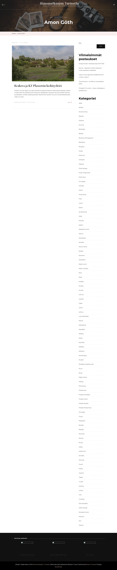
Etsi (80, 43)
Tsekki (81, 477)
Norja (80, 373)
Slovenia (81, 460)
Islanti (81, 207)
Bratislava (82, 142)
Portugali (82, 412)
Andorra (81, 120)
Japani (81, 225)
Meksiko (81, 347)
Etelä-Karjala (83, 168)
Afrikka (81, 107)
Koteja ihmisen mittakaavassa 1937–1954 (91, 63)
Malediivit (82, 329)
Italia (80, 216)
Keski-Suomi (83, 264)
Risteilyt (81, 429)
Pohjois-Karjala (83, 403)
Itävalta (81, 220)
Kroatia (81, 286)
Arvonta (81, 125)
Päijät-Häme (83, 377)
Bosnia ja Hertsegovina (86, 138)
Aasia (80, 103)
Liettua (81, 312)
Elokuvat (82, 155)
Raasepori (82, 421)
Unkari (81, 490)
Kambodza (82, 238)
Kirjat (80, 277)
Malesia (81, 334)
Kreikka (81, 281)
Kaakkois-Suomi (84, 229)
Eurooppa (82, 181)
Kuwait (81, 290)
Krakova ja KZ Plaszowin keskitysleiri (38, 86)
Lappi (80, 303)
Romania (82, 434)
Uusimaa (81, 499)
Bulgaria (81, 146)
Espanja (81, 164)
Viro (80, 521)
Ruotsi (81, 442)
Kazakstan (82, 260)
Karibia (81, 251)
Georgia (81, 186)
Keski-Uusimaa (83, 268)
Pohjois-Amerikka (84, 394)
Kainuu (81, 233)
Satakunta (82, 451)
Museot (81, 360)
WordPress (58, 567)
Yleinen (81, 525)
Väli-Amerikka (83, 503)
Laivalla (81, 299)
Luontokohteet (84, 316)
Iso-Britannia (83, 212)
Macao (81, 320)
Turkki (81, 481)
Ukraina (81, 486)
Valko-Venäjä (83, 508)
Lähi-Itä (81, 294)
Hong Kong (82, 194)
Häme (81, 190)
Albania (81, 116)
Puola (81, 416)
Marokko (82, 342)
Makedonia (82, 325)
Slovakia (81, 455)
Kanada (81, 242)
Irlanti (81, 203)
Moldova (81, 351)
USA (80, 495)
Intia (80, 199)
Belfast (81, 133)
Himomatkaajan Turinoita (59, 3)
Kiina (80, 273)
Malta (81, 338)
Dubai (81, 151)
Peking (81, 381)
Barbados (82, 129)
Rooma (81, 438)
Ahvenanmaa (83, 112)
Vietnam (81, 516)
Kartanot (82, 255)
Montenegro (83, 355)
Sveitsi (81, 468)
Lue (69, 102)
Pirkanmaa (82, 386)
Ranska (81, 425)
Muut (80, 368)
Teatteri (81, 473)
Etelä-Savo (82, 177)
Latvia (81, 307)
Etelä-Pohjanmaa (84, 173)
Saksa (81, 447)
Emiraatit (82, 159)
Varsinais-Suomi (84, 512)
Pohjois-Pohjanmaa (85, 408)
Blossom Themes (90, 564)
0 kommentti (31, 103)
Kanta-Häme (83, 246)
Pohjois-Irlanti (83, 399)
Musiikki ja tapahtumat (86, 364)
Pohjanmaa (82, 390)
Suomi (81, 464)
